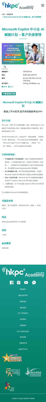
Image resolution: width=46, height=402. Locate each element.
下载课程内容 (8, 94)
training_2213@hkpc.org (31, 83)
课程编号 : (5, 71)
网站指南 (23, 308)
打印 (11, 87)
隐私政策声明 (23, 295)
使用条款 (23, 319)
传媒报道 (23, 325)
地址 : (4, 75)
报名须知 (23, 337)
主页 (3, 14)
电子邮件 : (5, 83)
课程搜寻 (10, 14)
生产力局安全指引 (23, 331)
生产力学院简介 (23, 313)
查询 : (4, 78)
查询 (5, 87)
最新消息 (23, 301)
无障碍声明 (23, 343)
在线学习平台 (23, 349)
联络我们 (23, 289)
